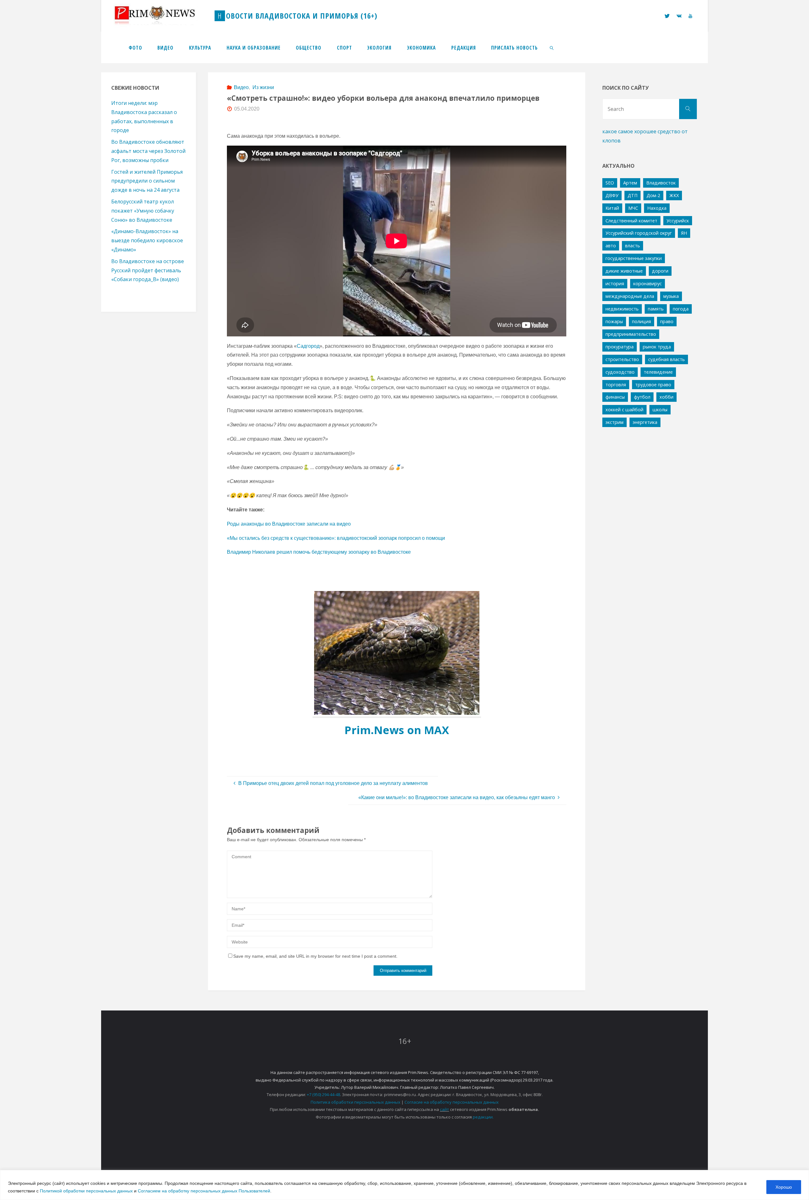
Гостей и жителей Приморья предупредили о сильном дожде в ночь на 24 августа (147, 181)
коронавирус (647, 283)
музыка (671, 296)
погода (681, 309)
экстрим (614, 422)
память (656, 309)
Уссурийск (677, 221)
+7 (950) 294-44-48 (323, 1094)
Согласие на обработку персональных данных (451, 1102)
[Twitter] (667, 16)
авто (610, 246)
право (666, 321)
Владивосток (661, 183)
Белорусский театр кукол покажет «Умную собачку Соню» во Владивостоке (142, 210)
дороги (660, 271)
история (614, 283)
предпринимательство (630, 334)
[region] (404, 1185)
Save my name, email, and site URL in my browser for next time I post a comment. (315, 956)
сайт (444, 1109)
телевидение (658, 372)
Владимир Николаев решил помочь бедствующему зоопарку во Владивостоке (319, 552)
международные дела (629, 296)
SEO (609, 183)
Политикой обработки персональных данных (86, 1190)
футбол (642, 397)
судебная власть (666, 359)
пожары (614, 321)
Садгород (308, 346)
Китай (612, 208)
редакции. (483, 1117)
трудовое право (653, 385)
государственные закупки (633, 258)
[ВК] (679, 16)
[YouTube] (690, 16)
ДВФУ (611, 195)
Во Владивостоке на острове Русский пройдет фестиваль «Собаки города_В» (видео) (147, 270)
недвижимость (622, 309)
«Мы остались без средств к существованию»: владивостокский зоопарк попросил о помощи (336, 538)
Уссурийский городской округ (638, 233)
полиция (641, 321)
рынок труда (657, 347)
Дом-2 (653, 195)
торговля (615, 385)
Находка (656, 208)
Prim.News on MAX (396, 729)
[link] (552, 47)
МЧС (633, 208)
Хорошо (784, 1187)
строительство (622, 359)
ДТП (632, 195)
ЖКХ (674, 195)
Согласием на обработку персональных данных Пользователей (204, 1190)
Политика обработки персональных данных (355, 1102)
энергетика (645, 422)
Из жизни (263, 87)
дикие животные (624, 271)
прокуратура (619, 347)
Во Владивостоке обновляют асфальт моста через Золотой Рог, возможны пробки (148, 151)
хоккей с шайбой (624, 410)
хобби (666, 397)
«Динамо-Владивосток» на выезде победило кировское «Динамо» (147, 240)
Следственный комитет (631, 221)
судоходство (620, 372)
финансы (615, 397)
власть (632, 246)
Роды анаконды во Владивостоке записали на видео (289, 524)
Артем (630, 183)
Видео (241, 87)
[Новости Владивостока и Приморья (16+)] (161, 15)
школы (660, 410)
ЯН (684, 233)
